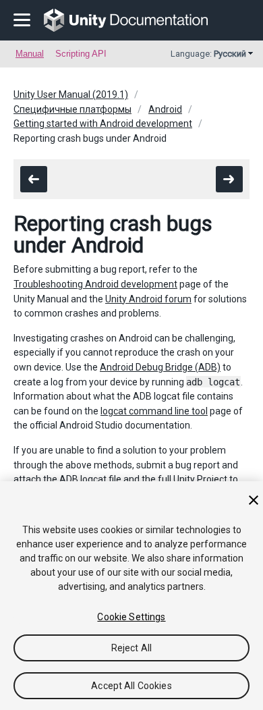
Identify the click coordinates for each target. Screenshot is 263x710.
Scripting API (81, 54)
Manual (30, 54)
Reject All (131, 648)
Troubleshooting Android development (95, 284)
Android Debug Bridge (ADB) (160, 367)
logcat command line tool (154, 411)
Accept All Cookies (131, 685)
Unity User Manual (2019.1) (70, 94)
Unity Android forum (148, 299)
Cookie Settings (131, 616)
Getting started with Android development (102, 123)
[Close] (253, 500)
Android (165, 109)
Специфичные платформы (72, 109)
